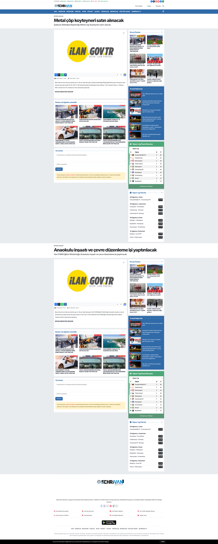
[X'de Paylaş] (58, 74)
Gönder (59, 169)
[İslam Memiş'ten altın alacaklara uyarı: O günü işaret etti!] (138, 74)
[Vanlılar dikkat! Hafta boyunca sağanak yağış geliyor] (155, 74)
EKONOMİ (70, 11)
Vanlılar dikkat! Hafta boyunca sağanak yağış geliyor (154, 81)
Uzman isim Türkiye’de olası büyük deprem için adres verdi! (137, 65)
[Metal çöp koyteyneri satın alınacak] (90, 51)
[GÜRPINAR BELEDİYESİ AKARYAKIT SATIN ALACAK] (90, 111)
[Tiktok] (113, 506)
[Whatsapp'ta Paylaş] (62, 74)
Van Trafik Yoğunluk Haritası (147, 511)
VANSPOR (61, 11)
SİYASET (90, 11)
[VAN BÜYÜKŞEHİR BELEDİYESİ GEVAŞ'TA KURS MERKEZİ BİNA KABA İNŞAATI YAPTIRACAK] (66, 111)
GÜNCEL (78, 11)
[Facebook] (101, 506)
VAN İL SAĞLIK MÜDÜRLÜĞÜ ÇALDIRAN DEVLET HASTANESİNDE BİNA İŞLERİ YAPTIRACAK (114, 142)
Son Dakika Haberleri (117, 515)
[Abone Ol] (124, 74)
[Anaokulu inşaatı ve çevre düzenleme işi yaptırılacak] (90, 280)
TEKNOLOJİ (105, 11)
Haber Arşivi (143, 515)
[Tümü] (162, 32)
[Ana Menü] (163, 11)
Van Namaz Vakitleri (117, 511)
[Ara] (163, 6)
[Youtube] (110, 506)
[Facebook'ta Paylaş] (56, 74)
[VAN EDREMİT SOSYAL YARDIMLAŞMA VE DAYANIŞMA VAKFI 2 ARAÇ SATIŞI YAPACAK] (66, 132)
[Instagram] (107, 506)
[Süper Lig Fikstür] (162, 193)
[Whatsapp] (116, 506)
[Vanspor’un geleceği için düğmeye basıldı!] (155, 58)
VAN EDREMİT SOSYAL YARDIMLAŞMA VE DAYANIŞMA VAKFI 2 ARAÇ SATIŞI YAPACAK (65, 142)
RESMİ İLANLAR (58, 16)
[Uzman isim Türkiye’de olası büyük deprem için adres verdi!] (138, 58)
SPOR (84, 11)
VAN (55, 11)
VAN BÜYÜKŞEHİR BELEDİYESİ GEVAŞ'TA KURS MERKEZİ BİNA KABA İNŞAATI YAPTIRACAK (65, 121)
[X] (104, 506)
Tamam (162, 541)
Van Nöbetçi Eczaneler (62, 511)
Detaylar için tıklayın (146, 186)
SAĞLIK (97, 11)
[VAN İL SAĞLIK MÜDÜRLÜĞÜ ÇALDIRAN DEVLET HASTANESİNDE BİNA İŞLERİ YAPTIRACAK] (114, 132)
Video (149, 6)
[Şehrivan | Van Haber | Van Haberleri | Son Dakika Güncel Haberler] (63, 6)
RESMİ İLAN (114, 11)
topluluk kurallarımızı (71, 175)
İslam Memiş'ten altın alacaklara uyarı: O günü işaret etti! (137, 81)
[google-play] (109, 522)
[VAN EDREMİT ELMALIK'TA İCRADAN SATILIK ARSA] (114, 111)
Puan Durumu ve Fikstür (62, 515)
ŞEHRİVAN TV (136, 11)
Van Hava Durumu (89, 511)
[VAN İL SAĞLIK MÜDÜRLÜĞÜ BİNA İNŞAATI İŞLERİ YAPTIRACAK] (90, 132)
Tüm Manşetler (88, 515)
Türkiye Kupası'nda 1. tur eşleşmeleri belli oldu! (154, 46)
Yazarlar (158, 6)
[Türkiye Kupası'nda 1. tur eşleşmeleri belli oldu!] (155, 39)
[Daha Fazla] (65, 74)
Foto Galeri (138, 6)
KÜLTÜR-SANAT (125, 11)
